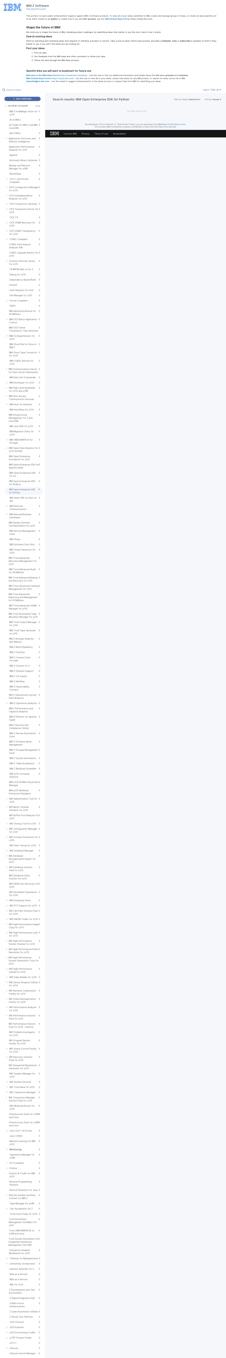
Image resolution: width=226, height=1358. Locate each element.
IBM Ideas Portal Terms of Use (172, 124)
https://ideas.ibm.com (62, 78)
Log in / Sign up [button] (211, 89)
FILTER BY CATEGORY (18, 106)
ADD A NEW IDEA (24, 99)
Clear (37, 106)
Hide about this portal (36, 9)
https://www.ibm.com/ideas (73, 75)
